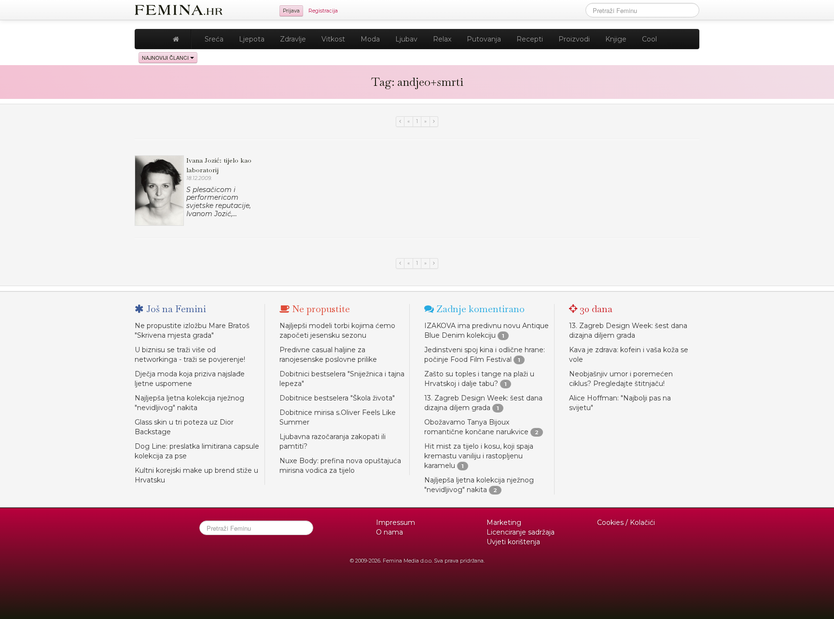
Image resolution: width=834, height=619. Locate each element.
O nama (389, 532)
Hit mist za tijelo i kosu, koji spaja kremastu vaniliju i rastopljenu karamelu (478, 456)
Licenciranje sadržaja (520, 532)
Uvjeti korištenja (513, 541)
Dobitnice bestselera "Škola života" (337, 398)
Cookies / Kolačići (626, 522)
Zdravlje (293, 39)
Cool (649, 39)
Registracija (323, 11)
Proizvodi (574, 39)
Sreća (214, 39)
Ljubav (406, 39)
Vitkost (333, 39)
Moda (370, 39)
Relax (442, 39)
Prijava (291, 11)
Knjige (615, 39)
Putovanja (484, 39)
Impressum (395, 522)
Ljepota (251, 39)
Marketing (503, 522)
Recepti (529, 39)
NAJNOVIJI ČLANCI (166, 57)
